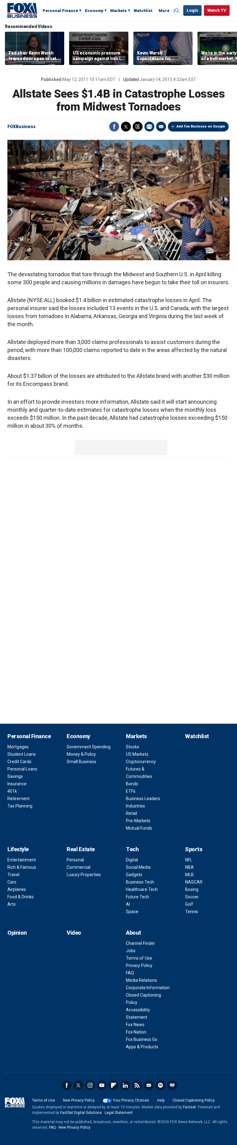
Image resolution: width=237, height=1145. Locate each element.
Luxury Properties (84, 874)
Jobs (130, 950)
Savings (15, 776)
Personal (75, 859)
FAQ (130, 972)
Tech (132, 849)
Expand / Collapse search (177, 11)
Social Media (138, 867)
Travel (13, 874)
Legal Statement (119, 1113)
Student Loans (21, 754)
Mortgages (18, 746)
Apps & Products (142, 1046)
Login (192, 10)
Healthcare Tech (142, 889)
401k (12, 791)
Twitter (126, 126)
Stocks (132, 746)
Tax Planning (19, 805)
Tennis (191, 911)
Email (161, 126)
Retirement (18, 798)
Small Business (81, 761)
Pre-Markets (138, 820)
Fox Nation (136, 1032)
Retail (131, 813)
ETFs (130, 791)
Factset (189, 1107)
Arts (11, 904)
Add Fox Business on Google (201, 126)
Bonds (132, 783)
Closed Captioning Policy (194, 1100)
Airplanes (16, 889)
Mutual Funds (139, 828)
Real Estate (81, 849)
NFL (188, 859)
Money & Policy (81, 754)
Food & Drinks (20, 896)
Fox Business (22, 10)
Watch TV (216, 10)
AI (128, 904)
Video (74, 932)
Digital (132, 859)
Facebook (114, 126)
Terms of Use (139, 958)
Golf (189, 904)
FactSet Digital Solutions (81, 1113)
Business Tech (140, 882)
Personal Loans (22, 769)
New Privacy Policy (79, 1100)
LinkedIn (125, 1085)
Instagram (90, 1085)
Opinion (17, 932)
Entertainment (21, 859)
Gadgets (134, 874)
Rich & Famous (21, 867)
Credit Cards (19, 761)
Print (149, 126)
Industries (135, 805)
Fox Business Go (141, 1039)
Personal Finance (60, 10)
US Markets (137, 754)
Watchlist (143, 10)
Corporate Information (148, 987)
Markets (118, 10)
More (164, 10)
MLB (189, 874)
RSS (137, 1085)
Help (160, 1100)
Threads (138, 126)
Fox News (135, 1024)
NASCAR (193, 882)
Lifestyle (18, 849)
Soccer (192, 896)
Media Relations (141, 980)
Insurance (17, 783)
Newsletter (149, 1085)
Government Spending (88, 746)
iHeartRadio (172, 1085)
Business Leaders (143, 798)
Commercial (78, 867)
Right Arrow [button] (225, 48)
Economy (94, 10)
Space (132, 911)
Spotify (160, 1085)
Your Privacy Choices (131, 1100)
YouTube (102, 1085)
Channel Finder (140, 943)
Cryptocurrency (141, 761)
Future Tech (137, 896)
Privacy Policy (139, 965)
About (133, 932)
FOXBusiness (21, 126)
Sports (193, 849)
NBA (189, 867)
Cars (11, 882)
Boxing (191, 889)
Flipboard (113, 1085)
